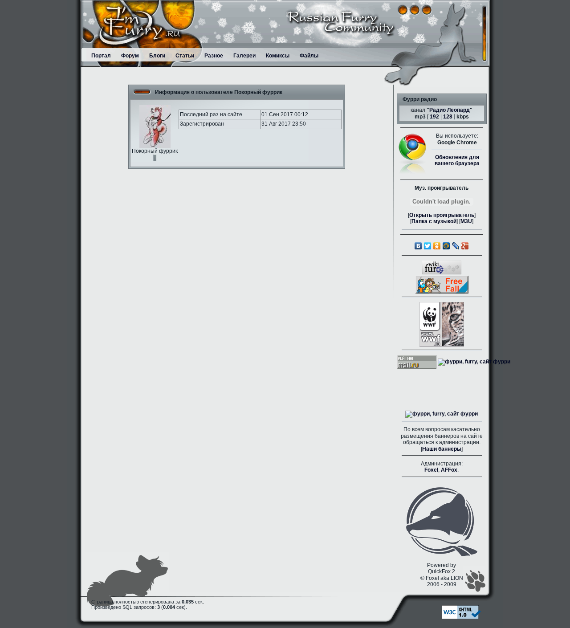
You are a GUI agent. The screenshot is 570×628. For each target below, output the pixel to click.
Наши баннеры (441, 449)
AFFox (449, 470)
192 (434, 117)
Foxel (431, 470)
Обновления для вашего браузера (457, 160)
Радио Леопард (449, 110)
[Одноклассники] (437, 246)
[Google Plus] (465, 246)
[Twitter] (427, 246)
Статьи (184, 56)
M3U (466, 221)
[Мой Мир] (446, 246)
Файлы (309, 56)
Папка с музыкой (433, 221)
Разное (213, 56)
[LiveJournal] (455, 246)
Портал (101, 56)
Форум (130, 56)
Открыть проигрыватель (441, 215)
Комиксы (277, 56)
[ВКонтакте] (418, 246)
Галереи (244, 56)
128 (447, 117)
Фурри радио (420, 99)
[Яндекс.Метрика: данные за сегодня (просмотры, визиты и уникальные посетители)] (441, 414)
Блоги (157, 56)
